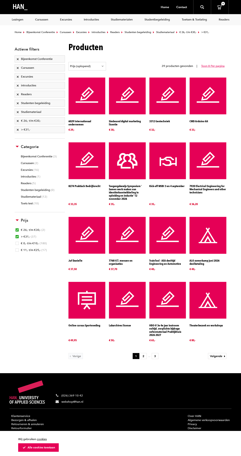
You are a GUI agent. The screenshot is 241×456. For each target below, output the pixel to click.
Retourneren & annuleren (27, 424)
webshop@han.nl (72, 401)
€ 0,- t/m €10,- (33, 243)
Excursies (81, 32)
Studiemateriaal (164, 32)
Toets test (29, 203)
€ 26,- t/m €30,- (187, 32)
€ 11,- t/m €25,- (33, 250)
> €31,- (28, 236)
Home (165, 7)
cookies (42, 439)
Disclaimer (194, 428)
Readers (115, 32)
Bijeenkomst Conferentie (40, 32)
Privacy (192, 424)
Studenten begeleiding (137, 32)
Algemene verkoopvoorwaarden (209, 420)
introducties (98, 32)
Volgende (216, 356)
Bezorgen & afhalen (24, 420)
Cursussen (65, 32)
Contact (181, 7)
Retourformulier (21, 428)
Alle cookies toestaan (41, 447)
